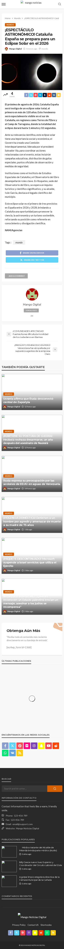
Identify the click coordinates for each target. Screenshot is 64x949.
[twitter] (12, 745)
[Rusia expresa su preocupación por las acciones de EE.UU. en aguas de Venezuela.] (32, 474)
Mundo (10, 25)
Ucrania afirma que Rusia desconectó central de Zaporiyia (28, 400)
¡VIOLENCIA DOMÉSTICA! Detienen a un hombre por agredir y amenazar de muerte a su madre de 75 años (32, 521)
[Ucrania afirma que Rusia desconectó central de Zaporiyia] (32, 392)
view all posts (31, 310)
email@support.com (22, 824)
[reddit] (55, 745)
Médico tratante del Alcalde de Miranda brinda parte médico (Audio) (38, 849)
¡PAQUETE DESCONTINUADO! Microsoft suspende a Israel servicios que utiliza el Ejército (29, 562)
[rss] (19, 753)
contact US (33, 925)
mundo (45, 48)
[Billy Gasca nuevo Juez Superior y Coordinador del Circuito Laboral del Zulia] (9, 866)
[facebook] (5, 745)
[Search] (59, 4)
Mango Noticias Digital (27, 828)
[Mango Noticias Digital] (32, 916)
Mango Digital (15, 48)
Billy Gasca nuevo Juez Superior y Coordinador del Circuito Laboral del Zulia (40, 863)
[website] (32, 316)
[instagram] (34, 745)
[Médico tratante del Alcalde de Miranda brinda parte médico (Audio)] (9, 851)
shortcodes (46, 925)
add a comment (17, 276)
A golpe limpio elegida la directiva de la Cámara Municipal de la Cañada (39, 878)
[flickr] (27, 745)
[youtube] (48, 745)
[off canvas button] (4, 4)
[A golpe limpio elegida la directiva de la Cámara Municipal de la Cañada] (9, 881)
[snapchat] (41, 745)
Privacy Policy (19, 925)
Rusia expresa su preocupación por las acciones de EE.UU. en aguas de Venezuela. (31, 482)
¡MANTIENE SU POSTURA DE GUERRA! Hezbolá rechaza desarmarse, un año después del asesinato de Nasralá (28, 439)
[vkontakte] (12, 753)
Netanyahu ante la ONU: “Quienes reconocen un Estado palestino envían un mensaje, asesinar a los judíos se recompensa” (30, 601)
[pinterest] (19, 745)
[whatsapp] (5, 753)
